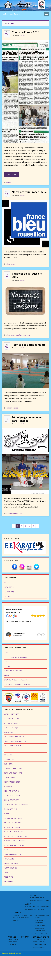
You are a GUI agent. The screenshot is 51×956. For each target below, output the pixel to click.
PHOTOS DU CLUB (39, 942)
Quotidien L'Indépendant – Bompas (17, 684)
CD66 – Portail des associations (15, 657)
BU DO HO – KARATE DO (21, 918)
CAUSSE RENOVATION (12, 746)
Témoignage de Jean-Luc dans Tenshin (27, 419)
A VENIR (28, 904)
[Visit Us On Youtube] (29, 567)
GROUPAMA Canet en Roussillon (16, 680)
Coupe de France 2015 (25, 32)
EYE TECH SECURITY (12, 795)
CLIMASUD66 (9, 759)
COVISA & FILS (9, 777)
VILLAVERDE (8, 881)
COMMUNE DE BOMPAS (13, 671)
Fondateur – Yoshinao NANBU (22, 915)
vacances (26, 335)
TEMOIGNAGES (40, 931)
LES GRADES (39, 923)
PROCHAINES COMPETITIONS (34, 909)
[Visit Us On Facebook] (14, 567)
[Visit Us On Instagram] (22, 567)
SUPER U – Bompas (11, 863)
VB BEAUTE (8, 877)
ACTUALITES (35, 895)
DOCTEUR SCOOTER (12, 782)
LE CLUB (38, 913)
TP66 (6, 872)
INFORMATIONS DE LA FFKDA (39, 900)
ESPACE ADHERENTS (41, 937)
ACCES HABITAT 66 (11, 719)
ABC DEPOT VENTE (11, 714)
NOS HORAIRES (40, 925)
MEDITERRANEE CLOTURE (14, 845)
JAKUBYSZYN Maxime (12, 827)
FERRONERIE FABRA (11, 800)
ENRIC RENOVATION (12, 791)
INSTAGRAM (9, 587)
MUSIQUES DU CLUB (39, 944)
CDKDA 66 (8, 662)
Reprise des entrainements (28, 344)
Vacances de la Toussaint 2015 (27, 275)
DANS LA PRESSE (13, 939)
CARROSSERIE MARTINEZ (14, 737)
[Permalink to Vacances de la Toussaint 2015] (25, 301)
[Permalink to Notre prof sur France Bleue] (25, 223)
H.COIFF (7, 814)
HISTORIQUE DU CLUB (42, 915)
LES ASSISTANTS (40, 920)
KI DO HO (16, 920)
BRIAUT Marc (9, 732)
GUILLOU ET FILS (10, 809)
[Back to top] (46, 951)
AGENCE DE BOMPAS (12, 723)
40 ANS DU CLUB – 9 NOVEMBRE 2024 (37, 906)
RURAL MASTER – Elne (12, 854)
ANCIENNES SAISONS (37, 898)
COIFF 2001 (8, 764)
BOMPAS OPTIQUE (11, 728)
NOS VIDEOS (12, 944)
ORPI (6, 850)
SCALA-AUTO (9, 859)
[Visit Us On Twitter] (36, 567)
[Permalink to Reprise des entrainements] (25, 370)
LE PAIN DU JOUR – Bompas (14, 841)
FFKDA (6, 675)
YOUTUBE (8, 596)
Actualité (22, 35)
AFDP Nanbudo (12, 513)
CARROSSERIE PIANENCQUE (15, 741)
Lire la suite (11, 175)
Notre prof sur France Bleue (29, 192)
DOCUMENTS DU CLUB (40, 939)
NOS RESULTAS (39, 928)
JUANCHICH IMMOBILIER (13, 832)
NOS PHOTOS (12, 942)
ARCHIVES (12, 937)
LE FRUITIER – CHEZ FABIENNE (15, 836)
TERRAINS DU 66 (10, 868)
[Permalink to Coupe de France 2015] (25, 91)
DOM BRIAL (8, 786)
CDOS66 (7, 666)
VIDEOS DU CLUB (38, 947)
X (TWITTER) (9, 592)
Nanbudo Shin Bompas (11, 14)
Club (8, 264)
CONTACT (25, 937)
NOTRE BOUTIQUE (41, 933)
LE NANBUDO (18, 913)
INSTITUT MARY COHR (13, 823)
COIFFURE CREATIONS (13, 768)
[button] (43, 635)
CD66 (6, 653)
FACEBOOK (8, 583)
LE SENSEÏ (38, 918)
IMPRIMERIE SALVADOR (13, 818)
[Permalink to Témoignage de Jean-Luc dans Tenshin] (25, 461)
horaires (19, 335)
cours (8, 182)
